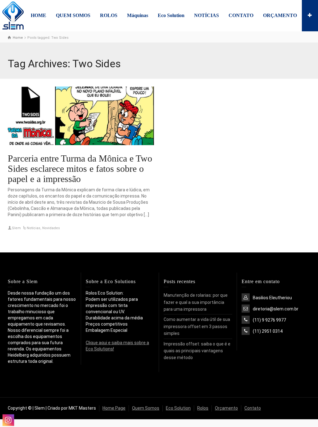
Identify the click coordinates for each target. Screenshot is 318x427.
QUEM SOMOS (73, 15)
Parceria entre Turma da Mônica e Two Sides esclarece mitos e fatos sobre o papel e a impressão (80, 168)
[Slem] (13, 15)
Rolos (202, 408)
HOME (38, 15)
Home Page (113, 408)
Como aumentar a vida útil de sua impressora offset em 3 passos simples (197, 326)
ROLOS (108, 15)
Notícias (33, 228)
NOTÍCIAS (206, 15)
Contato (252, 408)
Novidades (51, 228)
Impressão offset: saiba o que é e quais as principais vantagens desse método (197, 350)
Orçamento (226, 408)
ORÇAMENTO (280, 15)
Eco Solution (171, 15)
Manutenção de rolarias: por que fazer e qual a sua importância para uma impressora (196, 302)
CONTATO (241, 15)
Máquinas (137, 15)
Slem (16, 228)
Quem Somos (145, 408)
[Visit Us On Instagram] (8, 420)
